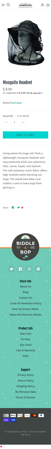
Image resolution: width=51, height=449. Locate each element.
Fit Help (25, 339)
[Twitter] (11, 269)
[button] (25, 93)
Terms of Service (25, 397)
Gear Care (25, 333)
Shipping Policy (25, 386)
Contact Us (25, 297)
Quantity (16, 116)
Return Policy (26, 380)
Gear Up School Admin (25, 309)
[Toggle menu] (3, 5)
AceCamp (16, 102)
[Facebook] (20, 269)
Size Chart (25, 344)
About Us (25, 286)
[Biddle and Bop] (25, 4)
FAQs (25, 356)
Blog (25, 292)
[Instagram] (29, 269)
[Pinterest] (38, 269)
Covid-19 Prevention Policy (25, 303)
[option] (25, 43)
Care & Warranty (25, 350)
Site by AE (25, 434)
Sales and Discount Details (25, 314)
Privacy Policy (25, 375)
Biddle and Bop (25, 247)
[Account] (42, 5)
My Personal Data (25, 391)
